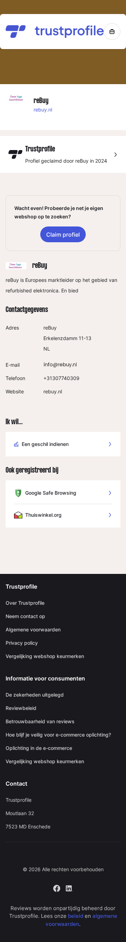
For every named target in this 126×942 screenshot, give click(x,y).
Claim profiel (63, 234)
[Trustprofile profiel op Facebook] (56, 887)
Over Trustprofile (25, 603)
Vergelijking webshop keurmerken (45, 656)
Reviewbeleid (21, 708)
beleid (75, 916)
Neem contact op (25, 616)
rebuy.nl (43, 110)
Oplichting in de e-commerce (39, 748)
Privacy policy (22, 643)
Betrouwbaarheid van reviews (40, 721)
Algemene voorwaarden (33, 629)
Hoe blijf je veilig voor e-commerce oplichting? (58, 735)
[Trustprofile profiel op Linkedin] (69, 887)
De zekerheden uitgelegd (35, 695)
